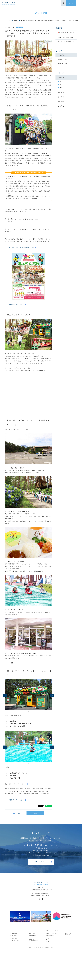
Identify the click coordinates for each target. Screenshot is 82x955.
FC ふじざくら (68, 931)
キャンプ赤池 (32, 933)
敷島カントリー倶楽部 (51, 933)
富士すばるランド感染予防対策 (35, 370)
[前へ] (5, 695)
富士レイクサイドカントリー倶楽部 (33, 940)
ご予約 (71, 3)
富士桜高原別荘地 (50, 936)
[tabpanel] (28, 694)
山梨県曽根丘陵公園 (68, 934)
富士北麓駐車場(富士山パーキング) (34, 936)
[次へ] (52, 695)
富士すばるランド (28, 368)
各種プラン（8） (63, 59)
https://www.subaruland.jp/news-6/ (27, 198)
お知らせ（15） (63, 64)
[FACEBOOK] (42, 899)
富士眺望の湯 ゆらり (15, 938)
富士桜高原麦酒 (13, 933)
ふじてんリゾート (33, 931)
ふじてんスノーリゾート (16, 941)
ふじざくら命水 (49, 942)
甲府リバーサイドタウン (50, 938)
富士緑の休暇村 (13, 936)
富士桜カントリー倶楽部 (52, 931)
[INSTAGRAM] (39, 899)
